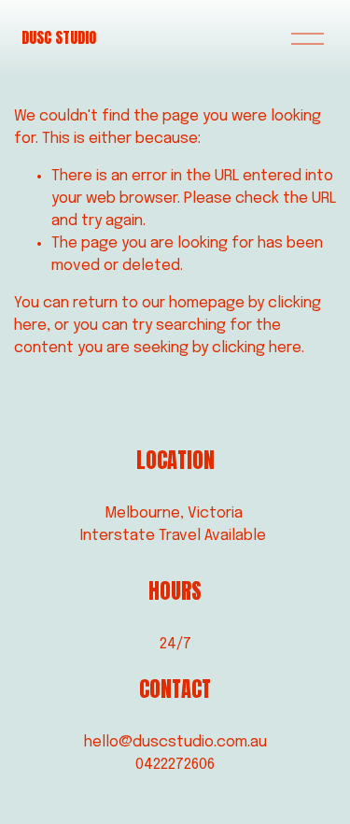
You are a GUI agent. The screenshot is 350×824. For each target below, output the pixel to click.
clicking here (256, 348)
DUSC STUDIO (58, 37)
